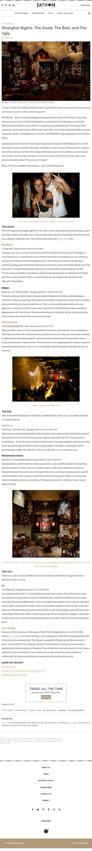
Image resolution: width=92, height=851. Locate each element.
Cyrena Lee (8, 38)
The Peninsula (15, 636)
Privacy (46, 800)
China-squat (63, 239)
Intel (51, 13)
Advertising (46, 787)
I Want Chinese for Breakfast (15, 675)
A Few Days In (8, 23)
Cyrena (5, 723)
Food (39, 710)
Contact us (46, 794)
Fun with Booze (49, 710)
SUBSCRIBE (46, 697)
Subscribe (85, 5)
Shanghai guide (9, 667)
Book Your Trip (65, 13)
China (32, 710)
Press (46, 774)
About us (46, 767)
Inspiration (38, 13)
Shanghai (62, 710)
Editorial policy (46, 780)
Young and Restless (76, 710)
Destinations (21, 13)
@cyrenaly (72, 723)
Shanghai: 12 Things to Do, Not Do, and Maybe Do (23, 671)
